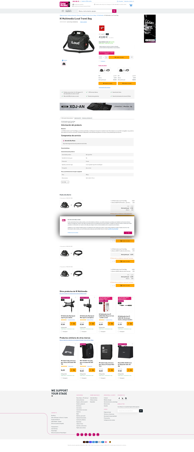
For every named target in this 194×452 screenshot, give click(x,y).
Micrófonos (78, 405)
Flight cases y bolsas (81, 427)
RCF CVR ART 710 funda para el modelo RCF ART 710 (86, 362)
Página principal (107, 412)
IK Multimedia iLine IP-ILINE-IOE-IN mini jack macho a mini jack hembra (125, 317)
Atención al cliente (109, 395)
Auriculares (79, 407)
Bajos (77, 413)
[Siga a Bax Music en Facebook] (119, 398)
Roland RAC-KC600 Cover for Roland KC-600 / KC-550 (125, 364)
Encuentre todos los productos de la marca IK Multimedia (73, 293)
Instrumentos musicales (81, 409)
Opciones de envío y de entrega (110, 401)
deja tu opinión (83, 21)
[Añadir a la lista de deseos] (131, 57)
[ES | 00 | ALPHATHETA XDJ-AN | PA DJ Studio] (97, 106)
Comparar (65, 331)
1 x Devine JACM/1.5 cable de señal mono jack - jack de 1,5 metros (121, 250)
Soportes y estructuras (81, 425)
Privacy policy (107, 418)
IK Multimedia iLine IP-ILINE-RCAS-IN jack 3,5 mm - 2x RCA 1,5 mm (106, 315)
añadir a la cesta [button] (120, 57)
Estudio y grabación (80, 403)
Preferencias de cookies (73, 232)
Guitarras (78, 411)
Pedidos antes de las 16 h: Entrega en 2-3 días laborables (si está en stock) (111, 4)
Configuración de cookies (109, 420)
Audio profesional (80, 400)
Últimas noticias (93, 400)
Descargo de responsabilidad (110, 416)
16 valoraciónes (71, 319)
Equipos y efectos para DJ (82, 401)
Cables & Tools (79, 423)
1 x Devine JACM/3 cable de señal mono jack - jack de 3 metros (121, 271)
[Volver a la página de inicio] (62, 11)
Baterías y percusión (80, 415)
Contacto (106, 398)
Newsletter (92, 401)
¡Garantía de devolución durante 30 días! (82, 6)
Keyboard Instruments (81, 417)
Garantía (106, 405)
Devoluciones (107, 403)
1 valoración (70, 366)
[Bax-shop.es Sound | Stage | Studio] (65, 4)
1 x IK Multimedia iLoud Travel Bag (119, 200)
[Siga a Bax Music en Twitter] (122, 398)
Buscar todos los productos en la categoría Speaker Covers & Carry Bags (76, 340)
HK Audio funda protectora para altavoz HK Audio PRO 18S (68, 362)
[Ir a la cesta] (130, 4)
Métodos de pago (107, 400)
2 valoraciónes (109, 319)
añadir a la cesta (126, 241)
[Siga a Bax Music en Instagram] (126, 398)
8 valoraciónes (90, 319)
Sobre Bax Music (93, 398)
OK (129, 232)
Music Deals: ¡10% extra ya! (82, 398)
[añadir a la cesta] (73, 323)
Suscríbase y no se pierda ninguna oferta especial (128, 406)
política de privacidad (113, 229)
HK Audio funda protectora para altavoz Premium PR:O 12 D (106, 364)
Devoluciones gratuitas (78, 4)
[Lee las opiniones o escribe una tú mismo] (63, 22)
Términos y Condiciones (109, 414)
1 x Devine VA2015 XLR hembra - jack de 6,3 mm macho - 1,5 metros (121, 202)
